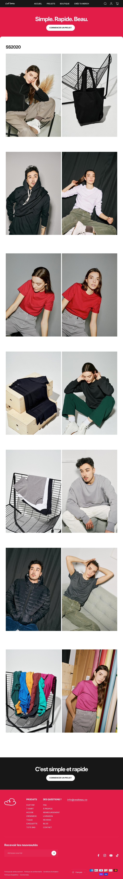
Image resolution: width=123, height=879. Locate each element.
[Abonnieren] (53, 853)
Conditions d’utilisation (50, 872)
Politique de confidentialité (33, 872)
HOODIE (29, 812)
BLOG (45, 823)
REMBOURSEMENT (51, 812)
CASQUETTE (31, 823)
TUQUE (29, 820)
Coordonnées (24, 875)
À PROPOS (47, 809)
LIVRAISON (48, 816)
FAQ (45, 805)
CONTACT (47, 827)
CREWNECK (31, 816)
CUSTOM (30, 805)
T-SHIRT (30, 809)
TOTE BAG (30, 827)
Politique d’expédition (11, 875)
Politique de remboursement (13, 872)
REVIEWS (47, 820)
